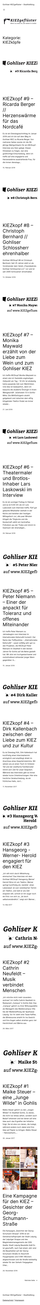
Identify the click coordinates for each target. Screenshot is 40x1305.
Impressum (19, 1300)
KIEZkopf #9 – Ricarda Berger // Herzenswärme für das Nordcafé (19, 113)
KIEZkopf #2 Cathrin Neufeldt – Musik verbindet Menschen (16, 976)
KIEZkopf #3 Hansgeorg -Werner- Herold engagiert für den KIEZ (19, 855)
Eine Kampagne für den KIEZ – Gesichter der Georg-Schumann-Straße (20, 1210)
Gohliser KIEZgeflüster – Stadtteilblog (18, 4)
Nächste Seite (31, 1280)
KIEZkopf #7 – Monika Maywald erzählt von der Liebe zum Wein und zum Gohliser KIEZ (19, 351)
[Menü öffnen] (4, 9)
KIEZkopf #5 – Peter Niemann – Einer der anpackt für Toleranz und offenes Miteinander (19, 607)
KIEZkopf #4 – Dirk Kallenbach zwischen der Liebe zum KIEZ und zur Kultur (20, 734)
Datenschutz (8, 1300)
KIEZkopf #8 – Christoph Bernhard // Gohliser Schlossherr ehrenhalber (18, 239)
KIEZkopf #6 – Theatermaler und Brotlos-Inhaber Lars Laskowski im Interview (18, 481)
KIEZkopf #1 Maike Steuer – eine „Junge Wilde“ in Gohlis (20, 1094)
